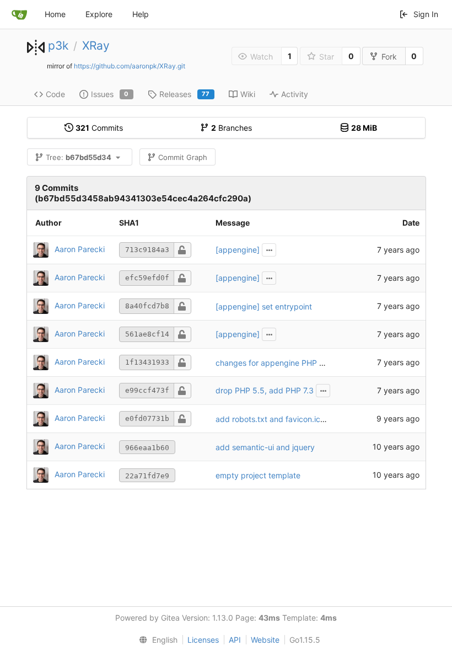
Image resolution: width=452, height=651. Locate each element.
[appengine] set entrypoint (264, 306)
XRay (96, 45)
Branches (231, 127)
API (235, 639)
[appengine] (238, 249)
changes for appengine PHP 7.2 (272, 362)
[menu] (155, 640)
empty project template (258, 475)
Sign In (425, 14)
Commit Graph (182, 157)
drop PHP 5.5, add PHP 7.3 (265, 390)
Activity (294, 94)
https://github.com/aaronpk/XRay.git (129, 66)
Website (265, 639)
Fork (389, 56)
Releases (184, 94)
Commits (99, 127)
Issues (110, 94)
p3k (58, 45)
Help (140, 14)
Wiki (247, 94)
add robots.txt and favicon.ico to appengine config (308, 419)
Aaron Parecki (80, 249)
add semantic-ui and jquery (265, 447)
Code (55, 94)
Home (55, 14)
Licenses (203, 639)
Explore (98, 14)
